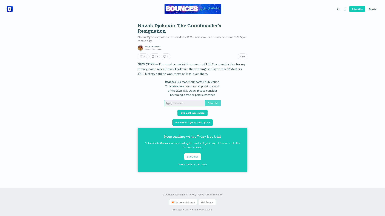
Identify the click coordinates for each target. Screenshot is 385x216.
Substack (177, 209)
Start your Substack (184, 202)
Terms (201, 194)
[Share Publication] (345, 9)
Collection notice (214, 194)
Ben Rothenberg (152, 46)
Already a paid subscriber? (193, 164)
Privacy (192, 194)
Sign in (373, 9)
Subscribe (357, 9)
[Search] (338, 9)
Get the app (207, 202)
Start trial (192, 156)
